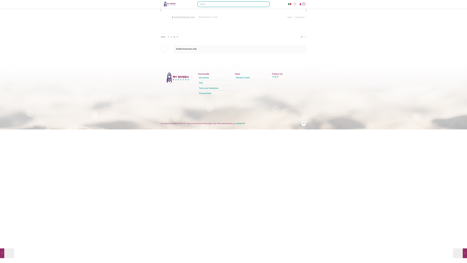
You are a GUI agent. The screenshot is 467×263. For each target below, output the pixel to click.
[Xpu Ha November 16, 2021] (460, 253)
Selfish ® (240, 123)
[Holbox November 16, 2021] (7, 253)
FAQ (201, 83)
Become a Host (243, 77)
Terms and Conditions (208, 88)
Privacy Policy (205, 93)
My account (204, 77)
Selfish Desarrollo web (184, 17)
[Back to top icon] (303, 123)
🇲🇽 (289, 4)
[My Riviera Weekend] (170, 4)
